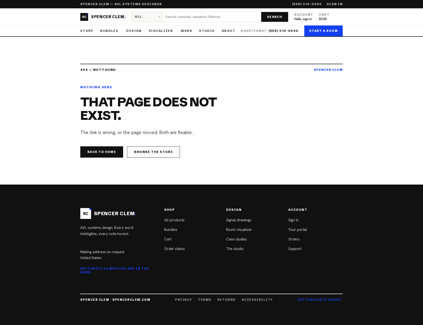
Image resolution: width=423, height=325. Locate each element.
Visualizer (161, 31)
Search (274, 17)
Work (186, 31)
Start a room (323, 31)
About (228, 31)
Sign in (335, 4)
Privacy (183, 299)
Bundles (109, 31)
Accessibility (257, 299)
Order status (174, 248)
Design (134, 31)
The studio (235, 248)
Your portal (297, 229)
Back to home (101, 152)
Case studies (236, 239)
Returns (226, 299)
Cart (168, 239)
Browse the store (153, 152)
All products (174, 220)
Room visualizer (239, 229)
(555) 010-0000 (307, 4)
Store (86, 31)
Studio (207, 31)
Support (295, 248)
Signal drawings (238, 220)
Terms (205, 299)
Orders (294, 239)
